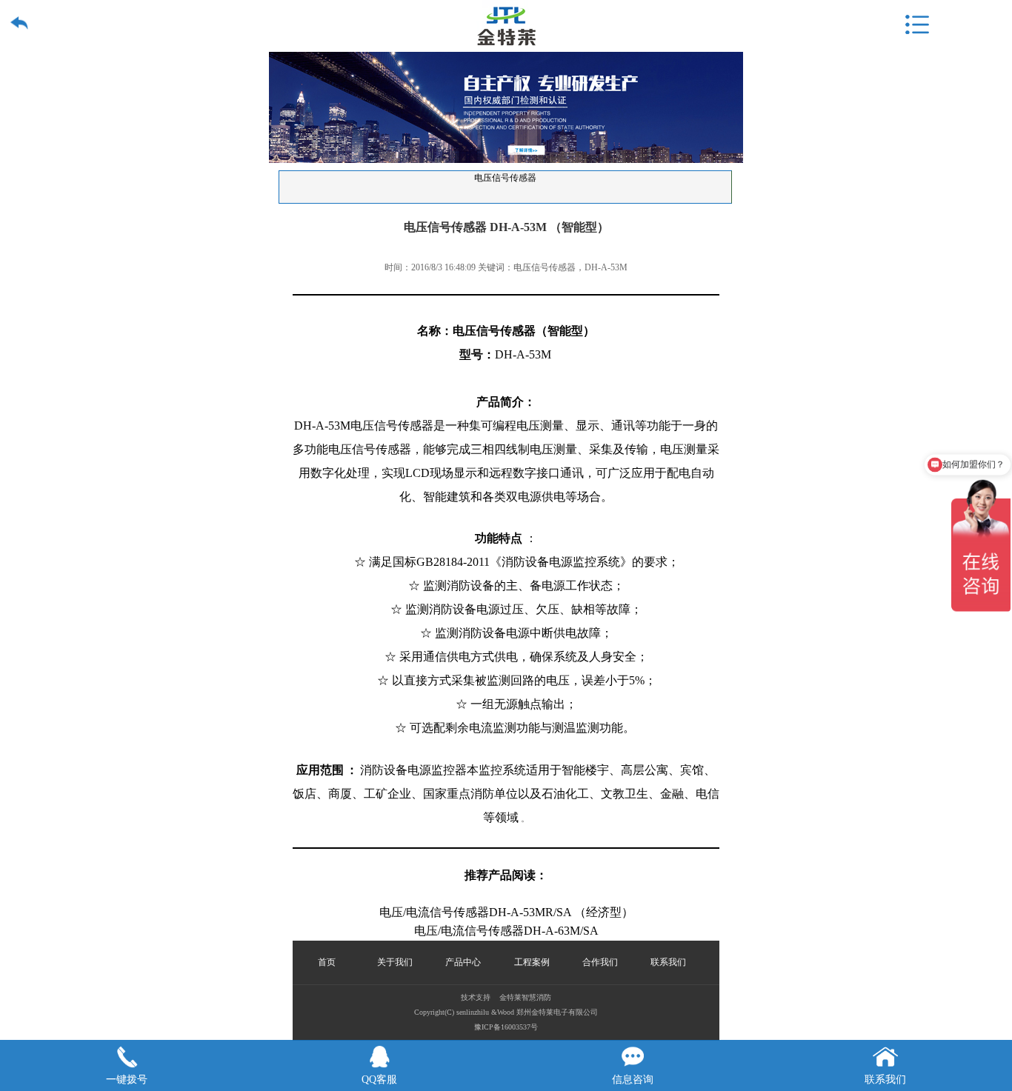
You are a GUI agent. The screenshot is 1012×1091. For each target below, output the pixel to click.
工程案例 (532, 962)
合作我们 (600, 962)
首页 (327, 962)
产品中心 (463, 962)
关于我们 (395, 962)
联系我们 (668, 962)
